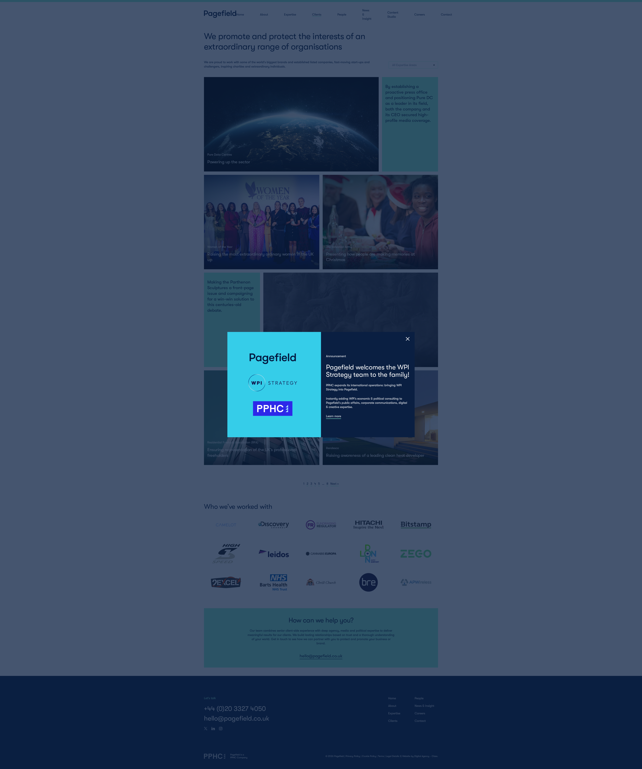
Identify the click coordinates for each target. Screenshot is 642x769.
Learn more (333, 416)
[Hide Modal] (408, 339)
